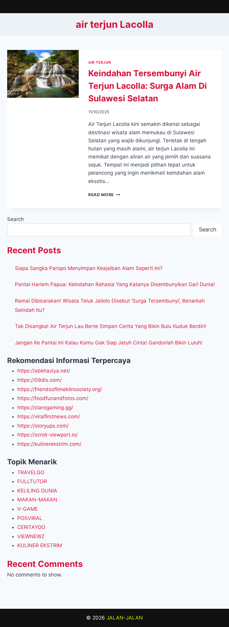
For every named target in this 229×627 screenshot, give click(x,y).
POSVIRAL (29, 518)
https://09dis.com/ (39, 380)
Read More (104, 194)
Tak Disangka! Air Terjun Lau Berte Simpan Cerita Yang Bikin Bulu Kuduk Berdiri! (110, 326)
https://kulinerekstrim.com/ (49, 444)
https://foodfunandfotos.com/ (52, 398)
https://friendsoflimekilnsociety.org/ (59, 389)
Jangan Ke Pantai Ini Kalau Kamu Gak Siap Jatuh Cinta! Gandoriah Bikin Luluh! (108, 343)
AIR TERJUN (99, 62)
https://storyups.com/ (43, 426)
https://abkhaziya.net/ (43, 371)
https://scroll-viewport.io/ (47, 435)
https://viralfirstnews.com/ (48, 416)
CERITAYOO (31, 527)
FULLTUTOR (32, 481)
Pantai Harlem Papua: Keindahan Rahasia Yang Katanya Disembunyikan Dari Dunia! (115, 284)
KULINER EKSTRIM (39, 545)
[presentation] (43, 74)
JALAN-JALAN (124, 618)
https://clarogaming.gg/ (45, 408)
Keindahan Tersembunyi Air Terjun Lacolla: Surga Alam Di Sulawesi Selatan (147, 85)
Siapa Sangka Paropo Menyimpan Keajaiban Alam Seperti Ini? (89, 268)
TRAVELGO (30, 472)
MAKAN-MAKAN (37, 500)
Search (15, 219)
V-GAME (27, 509)
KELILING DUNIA (37, 491)
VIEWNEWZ (31, 536)
